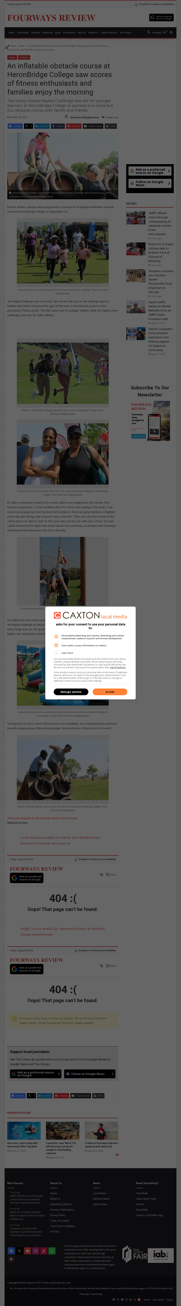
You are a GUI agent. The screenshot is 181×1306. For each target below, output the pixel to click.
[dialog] (90, 653)
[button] (90, 653)
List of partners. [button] (118, 667)
